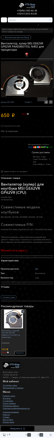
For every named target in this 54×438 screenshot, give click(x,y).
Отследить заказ (10, 385)
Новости (6, 414)
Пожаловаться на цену (11, 126)
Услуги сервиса (9, 403)
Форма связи (8, 422)
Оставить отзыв (9, 297)
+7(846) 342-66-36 (27, 10)
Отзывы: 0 (28, 102)
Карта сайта (8, 419)
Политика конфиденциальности (16, 408)
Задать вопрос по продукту (16, 171)
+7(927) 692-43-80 (27, 13)
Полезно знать (9, 396)
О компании (8, 401)
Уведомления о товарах (13, 388)
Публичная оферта (11, 406)
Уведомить (16, 428)
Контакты (7, 398)
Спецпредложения (11, 412)
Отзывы (6, 417)
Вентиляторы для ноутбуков (16, 37)
